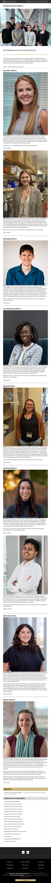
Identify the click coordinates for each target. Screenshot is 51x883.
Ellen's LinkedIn (6, 232)
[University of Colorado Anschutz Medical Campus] (13, 1)
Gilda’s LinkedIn (6, 380)
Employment (25, 868)
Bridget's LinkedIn (7, 148)
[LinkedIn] (28, 854)
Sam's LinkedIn (6, 302)
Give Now (40, 868)
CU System (41, 862)
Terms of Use (25, 865)
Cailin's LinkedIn (6, 532)
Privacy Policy (9, 865)
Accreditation (9, 868)
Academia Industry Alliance (13, 6)
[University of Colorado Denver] (6, 1)
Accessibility (41, 865)
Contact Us (9, 862)
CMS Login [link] (25, 880)
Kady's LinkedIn (6, 462)
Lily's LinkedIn (6, 782)
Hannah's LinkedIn (7, 693)
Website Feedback (25, 862)
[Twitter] (23, 854)
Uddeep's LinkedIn (7, 608)
